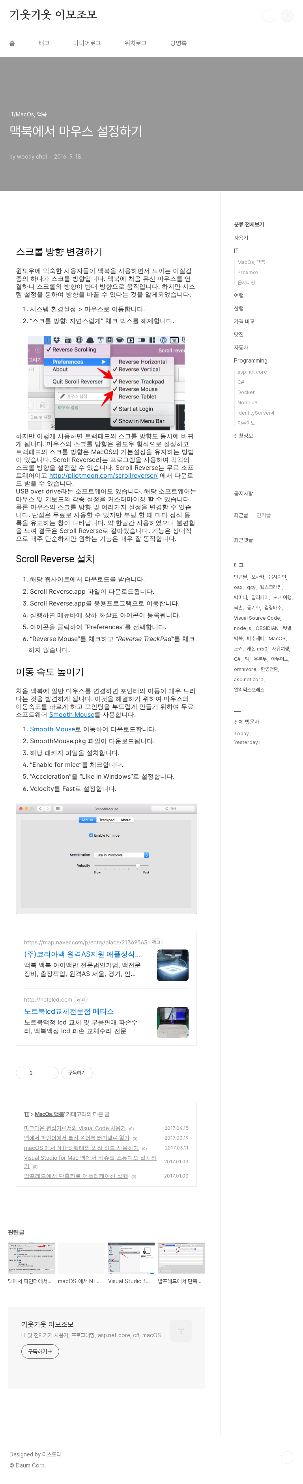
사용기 (241, 238)
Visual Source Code (257, 618)
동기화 (253, 608)
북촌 (238, 608)
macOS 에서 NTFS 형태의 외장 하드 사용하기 (81, 1147)
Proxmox (248, 272)
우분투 (260, 659)
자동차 (241, 347)
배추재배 (255, 638)
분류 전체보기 (249, 224)
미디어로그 (87, 43)
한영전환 (269, 669)
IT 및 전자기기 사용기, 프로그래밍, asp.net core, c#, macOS (91, 1335)
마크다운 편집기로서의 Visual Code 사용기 (75, 1128)
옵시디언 (246, 283)
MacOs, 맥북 (49, 1113)
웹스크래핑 (271, 587)
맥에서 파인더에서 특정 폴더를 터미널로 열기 (76, 1137)
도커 (238, 649)
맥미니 (240, 597)
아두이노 (246, 423)
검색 (269, 16)
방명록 (178, 43)
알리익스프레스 (249, 690)
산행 (238, 308)
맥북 (238, 638)
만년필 (240, 577)
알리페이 (260, 597)
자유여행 (280, 649)
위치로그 (136, 43)
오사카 (257, 577)
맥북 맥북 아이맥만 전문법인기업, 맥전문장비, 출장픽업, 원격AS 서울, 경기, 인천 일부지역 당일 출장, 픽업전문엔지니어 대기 (82, 969)
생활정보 (243, 436)
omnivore (245, 669)
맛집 (238, 334)
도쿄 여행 (282, 597)
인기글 (263, 515)
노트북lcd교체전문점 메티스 (69, 1011)
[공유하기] (40, 1073)
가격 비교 (244, 321)
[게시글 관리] (50, 1073)
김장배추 (273, 608)
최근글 (241, 515)
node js (242, 628)
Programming (250, 360)
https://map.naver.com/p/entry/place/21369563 (86, 942)
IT (27, 1113)
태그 (44, 43)
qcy (251, 587)
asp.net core (252, 372)
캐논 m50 (257, 649)
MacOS (277, 638)
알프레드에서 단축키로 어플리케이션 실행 (76, 1175)
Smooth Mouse (71, 714)
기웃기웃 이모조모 (53, 15)
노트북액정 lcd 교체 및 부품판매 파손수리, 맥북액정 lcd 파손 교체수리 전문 (81, 1026)
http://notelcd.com (48, 999)
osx (238, 587)
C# (241, 382)
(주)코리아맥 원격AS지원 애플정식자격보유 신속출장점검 (79, 954)
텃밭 (287, 628)
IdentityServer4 (256, 413)
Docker (246, 392)
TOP (287, 1457)
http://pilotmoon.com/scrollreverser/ (103, 475)
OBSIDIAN (267, 628)
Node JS (248, 403)
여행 (238, 295)
